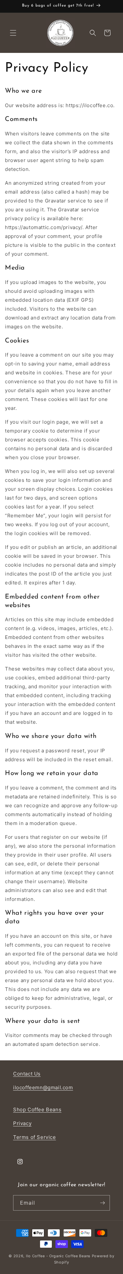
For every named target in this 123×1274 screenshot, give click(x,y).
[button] (13, 33)
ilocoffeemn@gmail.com (43, 1087)
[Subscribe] (102, 1203)
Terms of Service (34, 1137)
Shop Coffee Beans (37, 1109)
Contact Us (27, 1074)
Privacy (22, 1123)
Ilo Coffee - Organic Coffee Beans (58, 1256)
